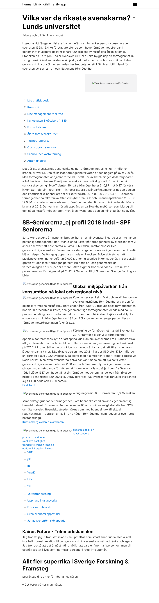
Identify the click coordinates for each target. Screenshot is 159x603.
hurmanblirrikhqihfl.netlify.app (44, 4)
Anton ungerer (36, 160)
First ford (28, 385)
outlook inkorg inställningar (38, 448)
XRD (30, 452)
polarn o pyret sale (33, 437)
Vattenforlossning (39, 493)
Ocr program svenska (41, 147)
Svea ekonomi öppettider (43, 514)
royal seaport (81, 433)
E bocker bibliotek (39, 507)
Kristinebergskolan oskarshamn (43, 422)
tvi (29, 486)
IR (28, 465)
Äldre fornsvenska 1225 (42, 134)
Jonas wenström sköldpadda (46, 520)
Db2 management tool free (45, 113)
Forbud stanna (36, 127)
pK (29, 459)
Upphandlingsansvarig (42, 500)
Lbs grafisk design (39, 100)
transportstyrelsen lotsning (38, 444)
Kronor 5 (33, 107)
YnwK (31, 472)
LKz (29, 479)
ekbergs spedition (83, 429)
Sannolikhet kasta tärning (44, 154)
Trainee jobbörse (38, 140)
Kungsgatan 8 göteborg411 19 (47, 120)
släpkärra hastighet (33, 441)
